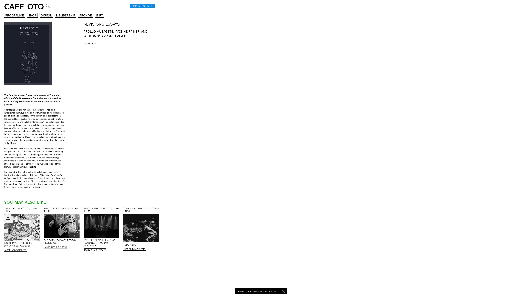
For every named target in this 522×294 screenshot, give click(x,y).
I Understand (283, 292)
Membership (65, 15)
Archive (86, 15)
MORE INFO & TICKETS (15, 250)
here (274, 291)
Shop (32, 15)
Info (99, 15)
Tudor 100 (129, 245)
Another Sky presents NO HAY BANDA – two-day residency (99, 243)
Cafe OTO (24, 7)
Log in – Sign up (142, 6)
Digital (46, 15)
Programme (14, 15)
